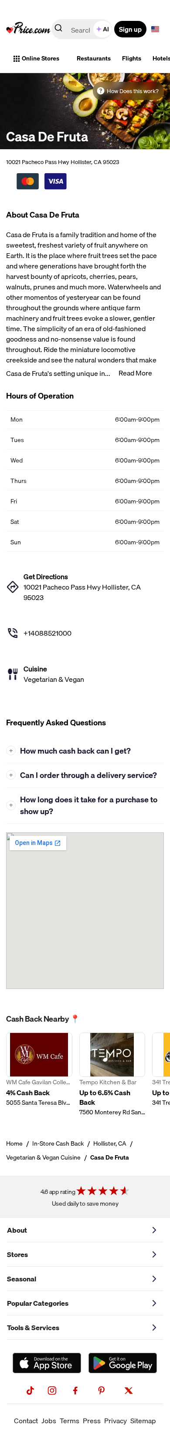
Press (92, 1420)
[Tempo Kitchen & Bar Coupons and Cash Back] (112, 1074)
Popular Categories (37, 1303)
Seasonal (21, 1278)
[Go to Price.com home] (28, 29)
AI (106, 29)
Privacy (115, 1420)
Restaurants (94, 58)
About (17, 1230)
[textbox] (155, 29)
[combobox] (82, 29)
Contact (26, 1420)
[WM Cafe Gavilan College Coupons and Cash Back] (39, 1074)
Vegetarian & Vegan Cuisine (43, 1157)
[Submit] (58, 29)
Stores (17, 1254)
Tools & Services (33, 1327)
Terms (69, 1420)
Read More (135, 373)
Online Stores (40, 58)
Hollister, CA (109, 1143)
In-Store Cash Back (58, 1143)
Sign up (130, 29)
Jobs (48, 1420)
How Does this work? (133, 91)
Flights (131, 58)
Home (14, 1143)
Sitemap (143, 1420)
